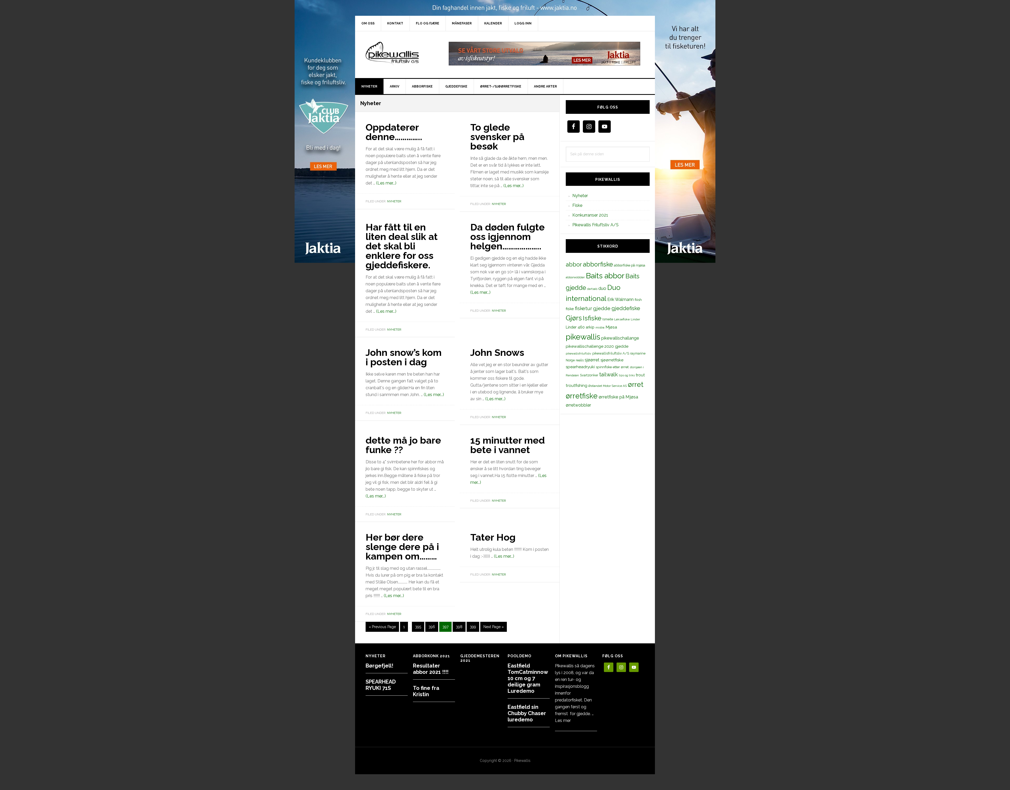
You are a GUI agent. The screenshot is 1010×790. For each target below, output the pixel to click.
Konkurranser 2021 (590, 215)
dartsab (592, 288)
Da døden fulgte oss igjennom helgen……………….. (507, 237)
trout (640, 375)
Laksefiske (622, 319)
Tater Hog (493, 537)
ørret (635, 384)
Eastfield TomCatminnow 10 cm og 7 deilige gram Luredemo (528, 678)
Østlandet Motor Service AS (607, 386)
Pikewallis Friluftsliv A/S (595, 224)
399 (473, 626)
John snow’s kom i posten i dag (404, 357)
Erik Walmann (620, 299)
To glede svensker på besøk (497, 137)
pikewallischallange (620, 338)
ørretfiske (582, 396)
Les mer (563, 720)
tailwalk (608, 374)
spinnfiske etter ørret (612, 367)
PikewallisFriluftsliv (400, 53)
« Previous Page (382, 628)
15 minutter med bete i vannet (507, 445)
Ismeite (607, 319)
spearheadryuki (580, 367)
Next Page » (493, 628)
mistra (599, 327)
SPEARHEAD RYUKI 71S (381, 685)
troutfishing (576, 385)
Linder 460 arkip (580, 327)
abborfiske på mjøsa (629, 265)
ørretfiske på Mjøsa (618, 396)
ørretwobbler (578, 405)
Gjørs (574, 318)
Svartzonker (589, 375)
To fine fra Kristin (426, 691)
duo (602, 288)
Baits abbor (605, 275)
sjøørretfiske (611, 360)
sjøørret (592, 359)
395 (418, 626)
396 (432, 626)
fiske (570, 309)
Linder (635, 319)
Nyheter (394, 201)
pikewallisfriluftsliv (578, 353)
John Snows (497, 352)
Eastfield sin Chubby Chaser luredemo (527, 713)
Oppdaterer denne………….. (394, 132)
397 (446, 626)
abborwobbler (575, 277)
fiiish (638, 299)
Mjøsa (611, 327)
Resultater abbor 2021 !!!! (430, 669)
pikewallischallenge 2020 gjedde (597, 346)
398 (459, 626)
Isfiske (592, 318)
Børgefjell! (379, 666)
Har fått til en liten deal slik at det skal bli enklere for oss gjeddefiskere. (402, 246)
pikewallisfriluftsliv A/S (610, 353)
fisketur (583, 308)
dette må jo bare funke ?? (403, 445)
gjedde (601, 308)
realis (580, 360)
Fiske (577, 205)
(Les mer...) (386, 183)
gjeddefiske (626, 308)
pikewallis (583, 336)
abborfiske (598, 264)
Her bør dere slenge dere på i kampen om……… (402, 547)
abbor (574, 264)
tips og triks (627, 375)
